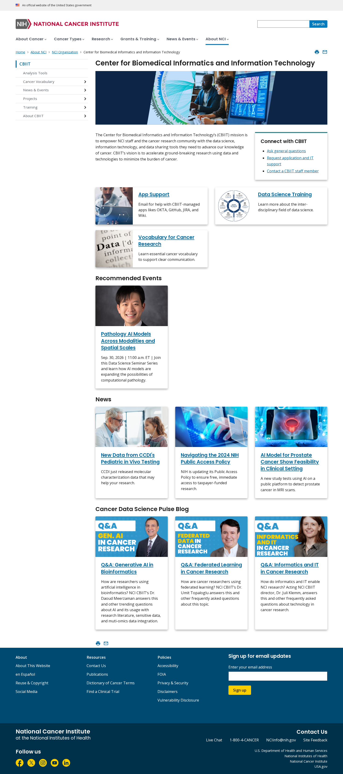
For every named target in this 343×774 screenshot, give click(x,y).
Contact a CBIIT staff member (293, 171)
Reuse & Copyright (32, 682)
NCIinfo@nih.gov (281, 740)
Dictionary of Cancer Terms (111, 682)
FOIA (162, 674)
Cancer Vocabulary (38, 81)
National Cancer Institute (308, 761)
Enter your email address (250, 667)
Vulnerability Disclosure (178, 700)
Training (30, 107)
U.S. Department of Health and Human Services (291, 750)
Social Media (26, 691)
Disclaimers (168, 691)
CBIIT (25, 64)
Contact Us (96, 665)
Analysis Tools (35, 73)
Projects (30, 98)
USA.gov (321, 766)
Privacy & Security (173, 682)
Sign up (239, 690)
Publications (97, 674)
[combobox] (283, 24)
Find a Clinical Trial (103, 691)
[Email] (324, 52)
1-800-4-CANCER (244, 740)
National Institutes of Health (305, 756)
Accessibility (168, 665)
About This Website (33, 665)
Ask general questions (286, 150)
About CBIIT (33, 115)
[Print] (316, 52)
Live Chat (214, 740)
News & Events (36, 90)
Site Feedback (315, 740)
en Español (25, 674)
